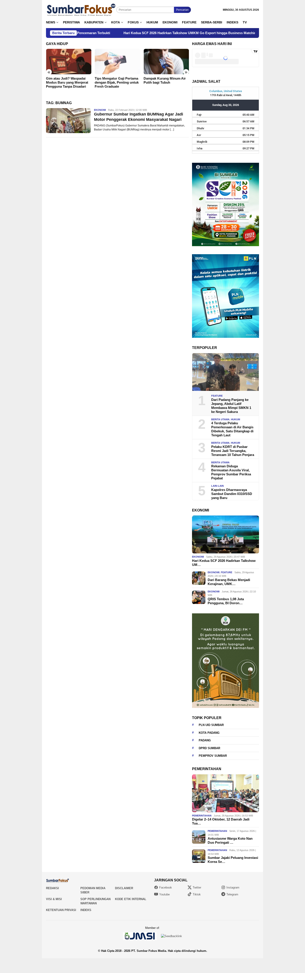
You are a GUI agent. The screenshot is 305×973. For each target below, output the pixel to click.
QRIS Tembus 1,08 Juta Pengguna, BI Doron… (226, 601)
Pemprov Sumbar (213, 755)
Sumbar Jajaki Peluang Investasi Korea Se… (233, 860)
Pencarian (182, 9)
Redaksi (52, 888)
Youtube (164, 894)
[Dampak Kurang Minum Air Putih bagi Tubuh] (121, 61)
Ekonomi (100, 110)
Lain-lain (217, 485)
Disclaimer (124, 888)
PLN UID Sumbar (211, 725)
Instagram (232, 887)
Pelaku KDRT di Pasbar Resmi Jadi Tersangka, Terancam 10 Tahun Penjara (232, 451)
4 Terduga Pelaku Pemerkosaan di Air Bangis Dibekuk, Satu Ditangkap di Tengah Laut (232, 429)
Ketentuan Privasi (61, 910)
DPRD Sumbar (209, 748)
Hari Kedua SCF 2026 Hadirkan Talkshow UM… (224, 563)
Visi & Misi (54, 899)
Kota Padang (209, 732)
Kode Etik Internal (130, 899)
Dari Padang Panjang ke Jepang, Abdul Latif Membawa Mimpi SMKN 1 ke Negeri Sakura (231, 406)
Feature (217, 395)
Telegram (232, 894)
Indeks (85, 910)
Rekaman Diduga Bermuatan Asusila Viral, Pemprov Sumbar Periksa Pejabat (231, 472)
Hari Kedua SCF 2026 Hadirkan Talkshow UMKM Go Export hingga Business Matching (144, 33)
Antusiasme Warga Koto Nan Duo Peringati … (230, 840)
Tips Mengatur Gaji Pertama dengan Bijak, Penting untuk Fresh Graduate (72, 82)
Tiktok (197, 894)
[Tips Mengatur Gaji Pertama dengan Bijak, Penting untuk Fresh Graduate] (72, 61)
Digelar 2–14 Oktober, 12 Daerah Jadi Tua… (220, 821)
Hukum (235, 419)
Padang (205, 740)
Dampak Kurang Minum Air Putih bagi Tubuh (119, 80)
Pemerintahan (201, 815)
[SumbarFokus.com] (81, 9)
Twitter (197, 887)
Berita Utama (220, 419)
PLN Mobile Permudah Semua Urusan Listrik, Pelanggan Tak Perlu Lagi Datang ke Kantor (167, 84)
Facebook (165, 887)
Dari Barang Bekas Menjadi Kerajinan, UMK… (229, 582)
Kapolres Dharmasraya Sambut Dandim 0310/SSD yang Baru (231, 494)
